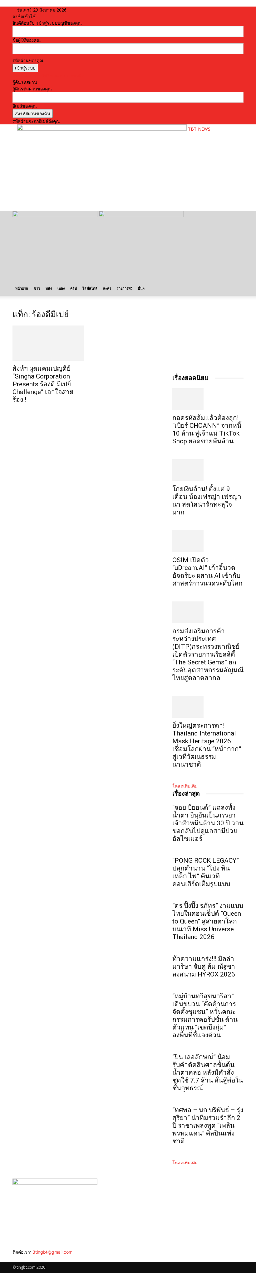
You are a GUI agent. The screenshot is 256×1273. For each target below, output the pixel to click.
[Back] (81, 10)
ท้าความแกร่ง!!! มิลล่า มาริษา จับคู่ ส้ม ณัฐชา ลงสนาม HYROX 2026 (203, 966)
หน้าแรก (21, 288)
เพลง (61, 288)
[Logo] (55, 215)
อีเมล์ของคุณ (24, 106)
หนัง (49, 288)
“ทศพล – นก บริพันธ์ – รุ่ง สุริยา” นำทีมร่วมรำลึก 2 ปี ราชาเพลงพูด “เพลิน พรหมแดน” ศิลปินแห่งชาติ (207, 1125)
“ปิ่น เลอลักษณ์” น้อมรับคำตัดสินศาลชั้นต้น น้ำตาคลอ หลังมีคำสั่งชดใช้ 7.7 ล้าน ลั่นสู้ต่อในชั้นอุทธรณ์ (207, 1072)
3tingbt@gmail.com (52, 1252)
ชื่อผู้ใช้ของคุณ (26, 40)
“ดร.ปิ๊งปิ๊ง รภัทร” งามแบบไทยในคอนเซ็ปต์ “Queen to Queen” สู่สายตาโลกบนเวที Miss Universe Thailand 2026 (207, 921)
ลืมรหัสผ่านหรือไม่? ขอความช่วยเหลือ (48, 76)
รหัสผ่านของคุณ (27, 60)
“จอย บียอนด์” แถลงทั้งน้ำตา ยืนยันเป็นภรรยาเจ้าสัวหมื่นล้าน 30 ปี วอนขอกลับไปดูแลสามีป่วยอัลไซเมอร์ (208, 823)
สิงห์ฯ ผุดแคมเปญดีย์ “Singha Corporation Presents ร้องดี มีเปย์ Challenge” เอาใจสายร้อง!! (42, 384)
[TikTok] (24, 1258)
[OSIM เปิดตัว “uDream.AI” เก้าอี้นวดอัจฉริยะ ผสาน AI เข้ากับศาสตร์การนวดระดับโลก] (208, 541)
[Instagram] (19, 1258)
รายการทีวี (124, 288)
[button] (236, 218)
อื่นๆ (141, 288)
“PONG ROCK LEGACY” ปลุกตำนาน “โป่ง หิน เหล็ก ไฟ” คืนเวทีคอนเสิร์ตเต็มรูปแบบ (205, 872)
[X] (29, 1258)
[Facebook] (14, 1258)
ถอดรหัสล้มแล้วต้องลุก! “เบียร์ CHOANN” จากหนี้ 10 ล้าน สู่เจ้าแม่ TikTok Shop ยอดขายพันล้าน (206, 429)
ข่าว (37, 288)
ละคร (107, 288)
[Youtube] (33, 1258)
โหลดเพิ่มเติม (185, 785)
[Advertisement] (90, 195)
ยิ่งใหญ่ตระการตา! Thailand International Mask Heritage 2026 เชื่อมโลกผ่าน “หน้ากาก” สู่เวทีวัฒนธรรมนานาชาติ (206, 745)
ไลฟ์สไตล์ (89, 288)
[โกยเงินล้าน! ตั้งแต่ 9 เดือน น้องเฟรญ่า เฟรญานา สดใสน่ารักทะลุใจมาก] (208, 470)
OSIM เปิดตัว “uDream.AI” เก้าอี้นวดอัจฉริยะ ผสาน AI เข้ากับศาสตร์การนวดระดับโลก (207, 571)
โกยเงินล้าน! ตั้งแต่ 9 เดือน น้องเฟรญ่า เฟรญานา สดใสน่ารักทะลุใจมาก (206, 500)
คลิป (73, 288)
